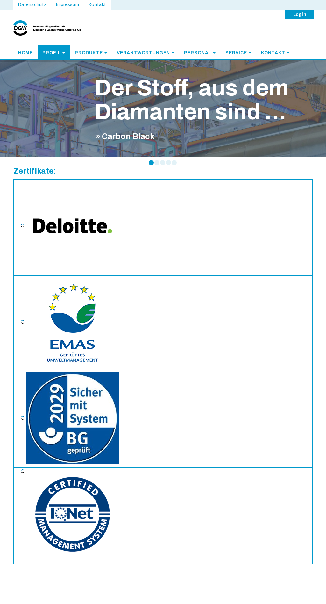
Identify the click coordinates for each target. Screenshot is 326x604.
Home (25, 52)
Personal (197, 52)
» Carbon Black (125, 136)
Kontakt (273, 52)
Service (236, 52)
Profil (51, 52)
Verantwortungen (143, 52)
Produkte (89, 52)
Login (300, 14)
